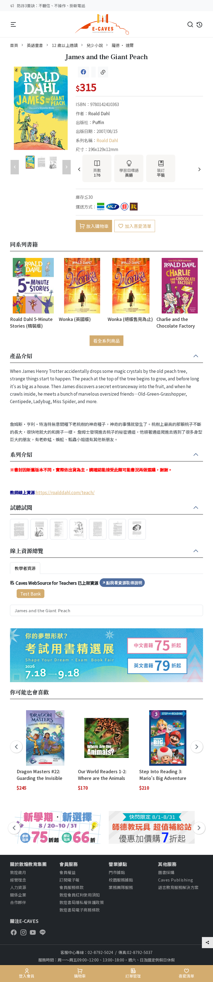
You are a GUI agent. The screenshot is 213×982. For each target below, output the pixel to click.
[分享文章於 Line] (93, 72)
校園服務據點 (121, 880)
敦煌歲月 (18, 872)
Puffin (98, 122)
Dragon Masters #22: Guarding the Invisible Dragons (39, 774)
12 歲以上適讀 (65, 45)
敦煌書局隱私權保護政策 (81, 902)
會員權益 (67, 872)
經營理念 (18, 880)
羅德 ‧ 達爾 (122, 45)
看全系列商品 (106, 340)
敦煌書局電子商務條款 (79, 910)
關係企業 (18, 895)
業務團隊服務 (121, 887)
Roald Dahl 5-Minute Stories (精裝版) (31, 322)
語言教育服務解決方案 (178, 887)
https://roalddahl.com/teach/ (65, 492)
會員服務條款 (71, 887)
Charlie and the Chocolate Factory (175, 322)
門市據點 (117, 872)
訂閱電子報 (69, 880)
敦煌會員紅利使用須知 (79, 895)
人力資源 (18, 887)
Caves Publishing (175, 880)
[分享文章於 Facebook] (83, 72)
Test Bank (30, 593)
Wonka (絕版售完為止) (130, 319)
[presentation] (79, 170)
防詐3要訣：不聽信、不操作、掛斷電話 (51, 5)
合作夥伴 (18, 902)
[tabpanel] (106, 597)
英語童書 (35, 45)
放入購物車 (97, 226)
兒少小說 (95, 45)
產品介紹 (21, 356)
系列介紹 (21, 454)
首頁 (14, 45)
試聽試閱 (21, 507)
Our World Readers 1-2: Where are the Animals (102, 774)
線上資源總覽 (26, 551)
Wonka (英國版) (75, 319)
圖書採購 (166, 872)
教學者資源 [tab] (25, 568)
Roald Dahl (99, 113)
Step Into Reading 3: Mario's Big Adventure (162, 774)
